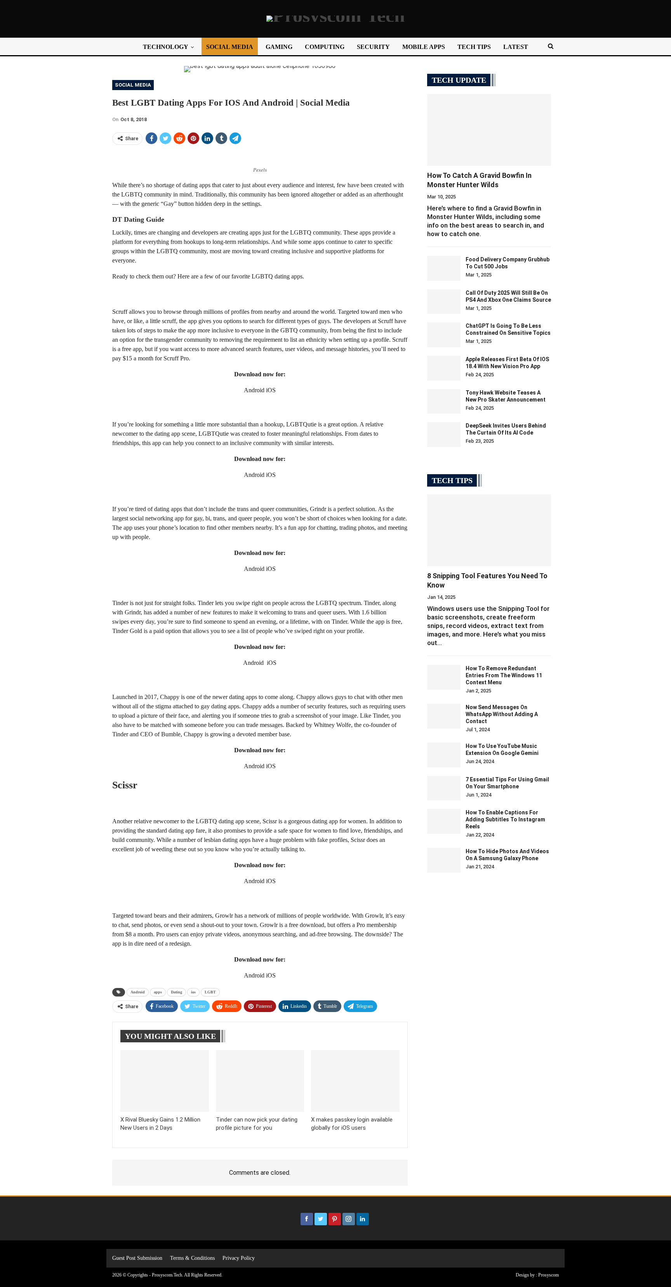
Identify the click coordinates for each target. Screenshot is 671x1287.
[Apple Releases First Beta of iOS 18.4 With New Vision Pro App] (444, 368)
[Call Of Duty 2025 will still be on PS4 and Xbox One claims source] (444, 301)
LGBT (210, 992)
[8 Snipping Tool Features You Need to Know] (489, 530)
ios (193, 992)
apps (158, 992)
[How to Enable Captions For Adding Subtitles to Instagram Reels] (444, 821)
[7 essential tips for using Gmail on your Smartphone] (444, 788)
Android (137, 992)
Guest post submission (137, 1258)
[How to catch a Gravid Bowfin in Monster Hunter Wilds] (489, 130)
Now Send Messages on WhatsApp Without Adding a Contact (502, 714)
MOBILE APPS (423, 46)
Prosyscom (548, 1275)
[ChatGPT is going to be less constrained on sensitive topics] (444, 334)
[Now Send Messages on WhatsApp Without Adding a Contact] (444, 716)
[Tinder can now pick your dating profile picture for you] (260, 1081)
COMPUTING (324, 46)
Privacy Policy (239, 1258)
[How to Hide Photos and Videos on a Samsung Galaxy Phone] (444, 860)
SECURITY (373, 46)
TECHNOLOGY (165, 46)
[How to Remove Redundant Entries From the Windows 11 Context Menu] (444, 677)
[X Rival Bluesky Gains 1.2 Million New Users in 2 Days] (164, 1081)
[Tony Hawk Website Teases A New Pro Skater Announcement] (444, 401)
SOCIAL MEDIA (229, 46)
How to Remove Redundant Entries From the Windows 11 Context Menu (504, 675)
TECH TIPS (474, 46)
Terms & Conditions (192, 1258)
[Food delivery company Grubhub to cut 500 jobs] (444, 268)
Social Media (133, 85)
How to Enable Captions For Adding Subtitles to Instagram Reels (505, 819)
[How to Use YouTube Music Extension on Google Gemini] (444, 755)
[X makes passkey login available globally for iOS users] (355, 1081)
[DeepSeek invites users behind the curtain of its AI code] (444, 434)
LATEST (515, 46)
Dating (176, 992)
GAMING (279, 46)
